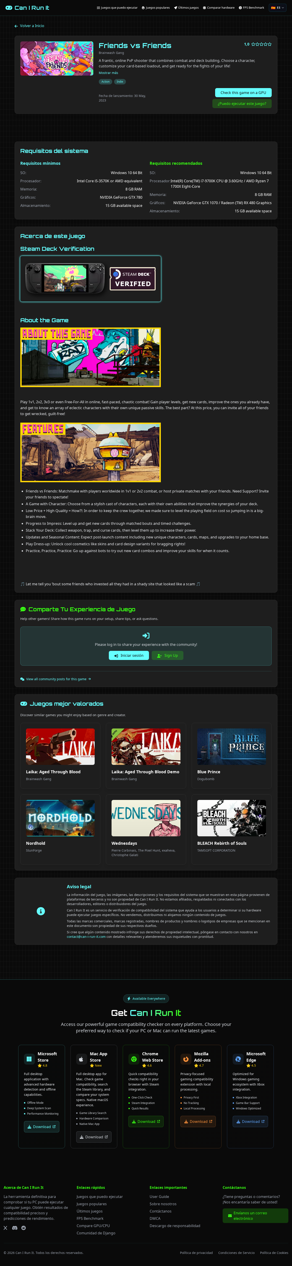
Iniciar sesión (131, 655)
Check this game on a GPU (243, 92)
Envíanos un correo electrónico (250, 1215)
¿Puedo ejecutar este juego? (242, 103)
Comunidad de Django (96, 1233)
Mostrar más (108, 73)
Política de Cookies (274, 1253)
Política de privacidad (196, 1253)
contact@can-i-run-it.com (86, 936)
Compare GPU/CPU (93, 1225)
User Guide (159, 1196)
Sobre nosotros (163, 1203)
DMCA (155, 1218)
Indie (120, 82)
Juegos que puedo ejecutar (100, 1196)
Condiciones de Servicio (236, 1253)
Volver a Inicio (32, 25)
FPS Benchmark (90, 1218)
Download (42, 1126)
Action (106, 82)
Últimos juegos (90, 1211)
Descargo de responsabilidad (175, 1225)
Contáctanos (161, 1211)
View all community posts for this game (56, 679)
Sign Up (171, 655)
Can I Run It (25, 1253)
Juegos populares (92, 1203)
